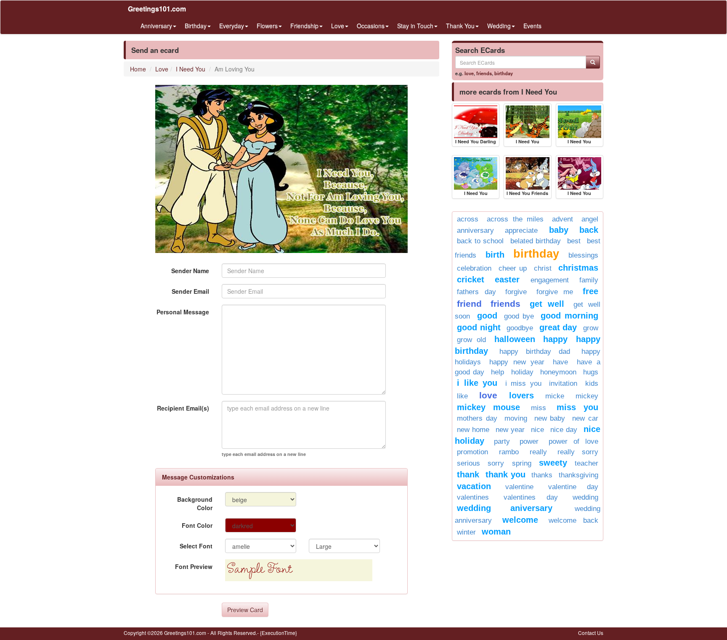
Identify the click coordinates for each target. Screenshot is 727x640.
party (502, 441)
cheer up (513, 268)
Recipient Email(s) (183, 408)
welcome (520, 519)
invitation (563, 383)
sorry (496, 463)
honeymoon (558, 372)
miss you (577, 407)
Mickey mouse (488, 407)
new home (473, 430)
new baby (549, 418)
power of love (573, 441)
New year (510, 430)
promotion (472, 452)
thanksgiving (578, 475)
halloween (514, 339)
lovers (521, 395)
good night (479, 327)
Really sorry (577, 452)
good (487, 315)
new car (585, 418)
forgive (516, 292)
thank (468, 474)
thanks (541, 475)
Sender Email (190, 291)
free (590, 291)
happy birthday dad (534, 352)
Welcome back (573, 520)
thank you (505, 474)
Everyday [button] (231, 25)
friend (469, 303)
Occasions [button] (371, 25)
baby (558, 229)
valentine (519, 487)
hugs (590, 372)
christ (543, 268)
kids (591, 383)
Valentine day (573, 487)
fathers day (476, 292)
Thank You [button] (460, 25)
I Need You (190, 69)
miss (538, 408)
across (467, 219)
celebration (474, 268)
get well (547, 303)
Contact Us (590, 632)
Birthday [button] (196, 25)
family (588, 280)
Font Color (197, 525)
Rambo (509, 452)
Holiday (522, 372)
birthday (503, 73)
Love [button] (337, 25)
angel (589, 219)
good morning (569, 315)
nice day (563, 430)
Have (560, 362)
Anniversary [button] (156, 25)
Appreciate (521, 230)
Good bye (519, 316)
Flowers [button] (267, 25)
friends (484, 73)
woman (496, 531)
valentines (473, 497)
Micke (554, 396)
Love (161, 69)
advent (562, 219)
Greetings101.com (157, 8)
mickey (587, 396)
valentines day (531, 497)
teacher (586, 463)
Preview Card (245, 610)
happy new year (516, 362)
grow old (471, 340)
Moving (515, 418)
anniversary (475, 230)
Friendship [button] (304, 25)
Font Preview (193, 566)
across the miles (515, 219)
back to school (480, 241)
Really (538, 452)
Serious (468, 463)
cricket (470, 279)
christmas (578, 267)
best (574, 241)
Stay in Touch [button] (415, 25)
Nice (537, 430)
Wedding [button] (499, 25)
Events (532, 25)
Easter (507, 279)
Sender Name (190, 270)
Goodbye (520, 328)
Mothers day (477, 418)
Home (138, 69)
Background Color (194, 503)
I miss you (523, 383)
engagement (550, 280)
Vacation (474, 486)
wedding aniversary (504, 508)
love (469, 73)
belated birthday (535, 241)
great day (558, 327)
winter (466, 532)
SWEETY (553, 462)
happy (555, 339)
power (529, 441)
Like (462, 396)
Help (497, 372)
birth (495, 254)
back (588, 229)
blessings (583, 255)
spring (521, 463)
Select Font (196, 546)
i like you (477, 382)
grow (590, 328)
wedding (585, 497)
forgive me (554, 292)
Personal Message (183, 312)
